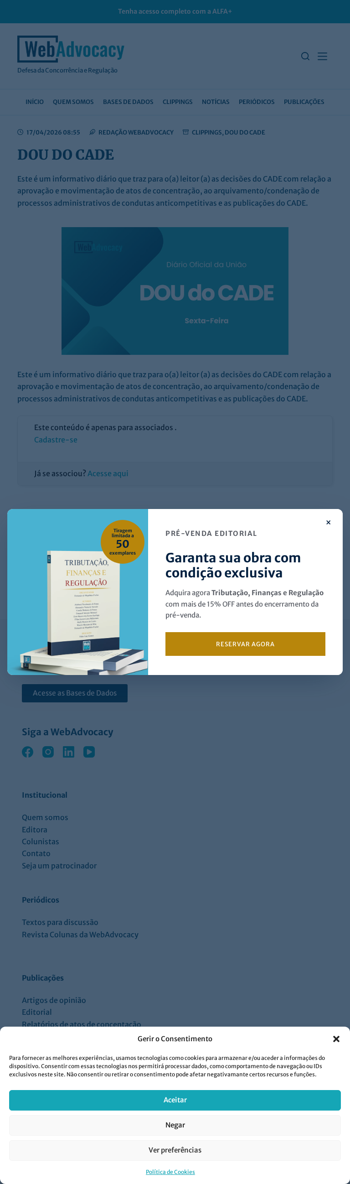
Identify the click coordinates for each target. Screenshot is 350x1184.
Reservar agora (245, 644)
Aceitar (175, 1100)
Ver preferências (175, 1150)
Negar (175, 1125)
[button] (336, 1039)
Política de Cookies (170, 1171)
